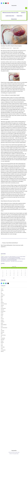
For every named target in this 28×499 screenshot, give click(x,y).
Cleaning (2, 305)
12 (10, 272)
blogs (2, 299)
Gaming (2, 320)
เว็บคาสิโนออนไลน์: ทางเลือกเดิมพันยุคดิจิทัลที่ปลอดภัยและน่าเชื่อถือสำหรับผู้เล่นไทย (13, 258)
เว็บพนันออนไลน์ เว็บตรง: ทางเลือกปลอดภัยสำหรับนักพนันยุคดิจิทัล (10, 257)
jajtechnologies (17, 452)
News (2, 333)
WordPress (13, 452)
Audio (2, 293)
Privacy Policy (19, 15)
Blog (1, 297)
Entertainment (3, 311)
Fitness (2, 315)
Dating (2, 306)
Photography (3, 338)
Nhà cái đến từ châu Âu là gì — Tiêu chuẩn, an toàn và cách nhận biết (11, 261)
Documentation (3, 308)
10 (2, 272)
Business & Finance (4, 303)
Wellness (2, 351)
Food (1, 317)
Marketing (2, 332)
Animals (2, 290)
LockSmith (2, 330)
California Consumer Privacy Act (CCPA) (10, 12)
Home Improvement (4, 327)
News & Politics (3, 335)
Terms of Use (14, 19)
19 (10, 273)
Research (2, 342)
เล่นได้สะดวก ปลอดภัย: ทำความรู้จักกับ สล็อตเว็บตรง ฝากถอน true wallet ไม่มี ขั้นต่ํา (13, 256)
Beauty (2, 296)
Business (2, 302)
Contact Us (23, 12)
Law (1, 329)
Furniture (2, 318)
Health (2, 323)
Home (2, 326)
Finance (2, 314)
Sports (2, 345)
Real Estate (2, 339)
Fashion (2, 312)
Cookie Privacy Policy (10, 15)
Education (2, 309)
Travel (2, 348)
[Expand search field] (26, 8)
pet (1, 336)
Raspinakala (14, 5)
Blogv (2, 300)
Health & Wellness (4, 324)
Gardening (2, 321)
